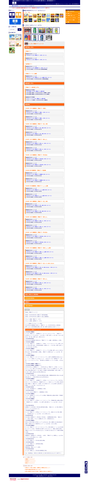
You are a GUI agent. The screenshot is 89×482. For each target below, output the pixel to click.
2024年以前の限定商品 (29, 298)
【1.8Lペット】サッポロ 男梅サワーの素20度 (35, 98)
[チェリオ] (39, 21)
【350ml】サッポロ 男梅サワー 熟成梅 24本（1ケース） (38, 174)
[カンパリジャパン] (48, 21)
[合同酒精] (61, 17)
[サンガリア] (48, 17)
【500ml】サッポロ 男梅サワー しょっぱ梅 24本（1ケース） (39, 195)
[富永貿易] (57, 17)
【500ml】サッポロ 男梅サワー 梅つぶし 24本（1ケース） (38, 149)
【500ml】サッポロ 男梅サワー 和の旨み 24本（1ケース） (38, 164)
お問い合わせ (50, 476)
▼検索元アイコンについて (30, 462)
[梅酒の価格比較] (12, 53)
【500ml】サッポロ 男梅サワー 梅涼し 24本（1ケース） (38, 118)
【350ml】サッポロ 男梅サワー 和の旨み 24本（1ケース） (38, 158)
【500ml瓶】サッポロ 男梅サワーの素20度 (35, 91)
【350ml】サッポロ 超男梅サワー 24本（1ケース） (37, 67)
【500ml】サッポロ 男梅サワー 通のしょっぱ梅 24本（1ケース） (40, 257)
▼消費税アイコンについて (30, 459)
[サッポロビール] (35, 17)
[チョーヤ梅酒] (53, 17)
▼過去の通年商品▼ (29, 305)
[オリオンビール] (30, 21)
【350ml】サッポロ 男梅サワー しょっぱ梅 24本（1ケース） (39, 189)
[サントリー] (39, 17)
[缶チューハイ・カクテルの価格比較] (12, 46)
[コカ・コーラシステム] (35, 21)
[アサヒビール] (26, 17)
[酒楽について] (18, 17)
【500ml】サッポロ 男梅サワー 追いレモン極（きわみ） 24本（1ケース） (42, 273)
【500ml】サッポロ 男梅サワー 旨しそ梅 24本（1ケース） (38, 133)
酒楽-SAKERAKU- (71, 11)
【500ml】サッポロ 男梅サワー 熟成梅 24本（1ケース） (38, 180)
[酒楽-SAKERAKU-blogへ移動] (15, 24)
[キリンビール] (30, 17)
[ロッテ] (53, 21)
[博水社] (44, 21)
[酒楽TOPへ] (12, 17)
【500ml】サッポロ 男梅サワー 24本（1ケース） (36, 59)
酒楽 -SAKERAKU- (44, 474)
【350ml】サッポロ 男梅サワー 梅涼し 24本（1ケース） (38, 112)
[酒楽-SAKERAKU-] (14, 4)
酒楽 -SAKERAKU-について (41, 476)
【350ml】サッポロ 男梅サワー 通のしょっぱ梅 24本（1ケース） (40, 251)
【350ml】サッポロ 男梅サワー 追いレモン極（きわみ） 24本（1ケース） (42, 267)
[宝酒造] (44, 17)
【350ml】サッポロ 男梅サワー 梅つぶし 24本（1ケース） (38, 143)
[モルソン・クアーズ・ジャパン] (57, 21)
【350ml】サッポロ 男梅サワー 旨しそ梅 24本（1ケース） (38, 127)
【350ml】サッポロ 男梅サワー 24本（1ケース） (36, 55)
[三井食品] (26, 21)
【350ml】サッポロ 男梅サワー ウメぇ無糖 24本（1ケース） (39, 77)
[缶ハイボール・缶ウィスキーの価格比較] (18, 46)
